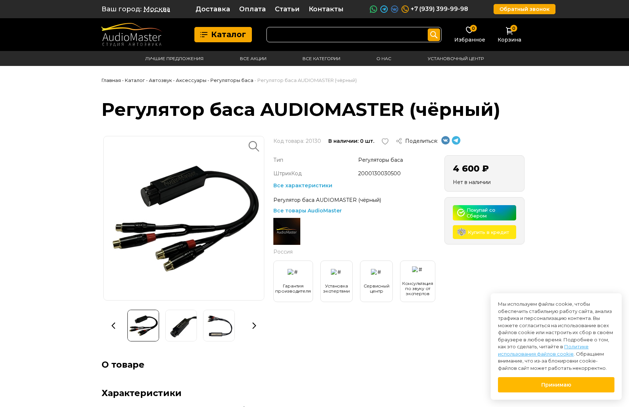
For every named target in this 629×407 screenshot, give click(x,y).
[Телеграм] (456, 143)
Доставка (212, 9)
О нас (383, 58)
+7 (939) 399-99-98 (439, 8)
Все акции (253, 58)
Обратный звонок (524, 9)
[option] (183, 218)
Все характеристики (302, 185)
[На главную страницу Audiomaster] (132, 34)
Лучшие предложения (174, 58)
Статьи (287, 9)
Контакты (326, 9)
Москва (156, 9)
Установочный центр (456, 58)
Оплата (252, 9)
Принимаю (556, 384)
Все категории (321, 58)
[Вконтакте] (445, 143)
